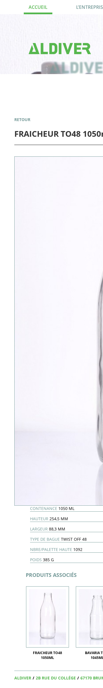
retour (22, 119)
